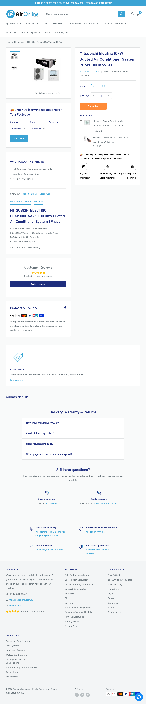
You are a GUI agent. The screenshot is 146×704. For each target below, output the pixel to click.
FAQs (47, 32)
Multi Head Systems (15, 650)
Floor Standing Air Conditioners (21, 667)
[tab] (15, 194)
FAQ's (110, 593)
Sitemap (54, 689)
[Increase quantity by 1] (109, 96)
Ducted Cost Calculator (76, 579)
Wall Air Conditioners (16, 654)
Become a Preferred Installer (79, 612)
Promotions (113, 588)
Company (60, 32)
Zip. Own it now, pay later (120, 579)
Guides (9, 32)
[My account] (132, 13)
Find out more (16, 380)
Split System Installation (77, 575)
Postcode (54, 122)
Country (14, 122)
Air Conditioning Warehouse (79, 584)
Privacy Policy (71, 626)
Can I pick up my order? (40, 433)
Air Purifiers (12, 671)
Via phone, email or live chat (49, 549)
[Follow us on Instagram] (82, 695)
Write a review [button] (38, 284)
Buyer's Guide (114, 575)
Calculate (19, 138)
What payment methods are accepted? (49, 454)
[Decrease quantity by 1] (94, 96)
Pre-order (93, 106)
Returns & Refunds (74, 616)
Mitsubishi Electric (89, 71)
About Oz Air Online (95, 531)
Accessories (12, 676)
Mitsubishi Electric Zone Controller (108, 121)
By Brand (30, 23)
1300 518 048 (51, 503)
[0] (138, 14)
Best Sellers (58, 23)
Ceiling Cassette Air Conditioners (16, 661)
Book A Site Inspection (76, 588)
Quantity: (84, 95)
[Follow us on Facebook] (77, 695)
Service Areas (114, 612)
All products (19, 42)
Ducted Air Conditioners (18, 641)
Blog (67, 598)
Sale (45, 23)
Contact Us (113, 602)
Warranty (112, 598)
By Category (12, 23)
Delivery (69, 602)
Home (8, 42)
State (32, 122)
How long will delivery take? (42, 422)
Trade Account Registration (78, 607)
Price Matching (115, 584)
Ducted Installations (113, 23)
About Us (69, 593)
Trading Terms (72, 621)
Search (111, 607)
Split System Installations (82, 23)
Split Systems (12, 645)
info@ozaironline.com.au (104, 503)
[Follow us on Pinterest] (88, 695)
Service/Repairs (29, 32)
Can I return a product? (39, 443)
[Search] (121, 14)
